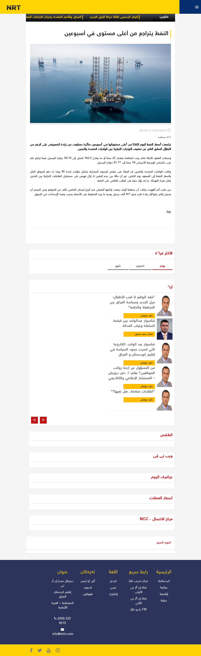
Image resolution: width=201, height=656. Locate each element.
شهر (118, 266)
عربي (113, 587)
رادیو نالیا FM (138, 609)
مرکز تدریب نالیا (138, 581)
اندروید (88, 587)
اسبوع (140, 266)
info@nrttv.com (63, 634)
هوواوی (88, 594)
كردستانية (164, 581)
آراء (170, 287)
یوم (162, 266)
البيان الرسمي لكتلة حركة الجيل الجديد (127, 17)
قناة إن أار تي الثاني (138, 601)
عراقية (164, 587)
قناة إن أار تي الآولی (138, 590)
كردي (113, 581)
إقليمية (164, 594)
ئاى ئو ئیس (87, 581)
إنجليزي (113, 594)
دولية (164, 600)
